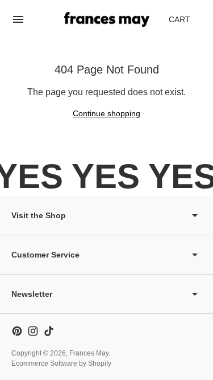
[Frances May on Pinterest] (17, 331)
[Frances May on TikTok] (49, 331)
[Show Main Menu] (18, 19)
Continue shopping (106, 113)
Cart (186, 22)
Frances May (88, 353)
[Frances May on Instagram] (33, 331)
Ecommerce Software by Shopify (61, 363)
